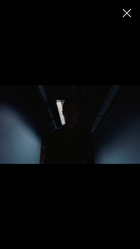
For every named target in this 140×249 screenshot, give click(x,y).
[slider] (68, 243)
